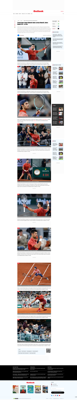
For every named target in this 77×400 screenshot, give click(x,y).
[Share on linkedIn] (15, 24)
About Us (47, 398)
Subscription (55, 384)
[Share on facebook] (15, 21)
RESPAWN (28, 13)
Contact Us (50, 398)
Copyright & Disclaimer (56, 398)
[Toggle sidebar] (14, 13)
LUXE (31, 13)
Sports (21, 20)
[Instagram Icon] (55, 395)
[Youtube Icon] (59, 395)
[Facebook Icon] (51, 395)
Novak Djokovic (45, 119)
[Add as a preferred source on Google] (15, 27)
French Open (24, 351)
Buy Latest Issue (55, 385)
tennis (34, 120)
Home (18, 20)
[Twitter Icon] (53, 395)
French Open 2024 (32, 353)
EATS (26, 13)
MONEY (20, 13)
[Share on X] (15, 22)
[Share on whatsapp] (15, 26)
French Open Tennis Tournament (23, 353)
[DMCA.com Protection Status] (15, 398)
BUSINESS (16, 13)
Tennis (20, 351)
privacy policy (59, 390)
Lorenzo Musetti (35, 351)
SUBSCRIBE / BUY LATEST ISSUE (58, 392)
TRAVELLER (23, 13)
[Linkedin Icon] (57, 395)
